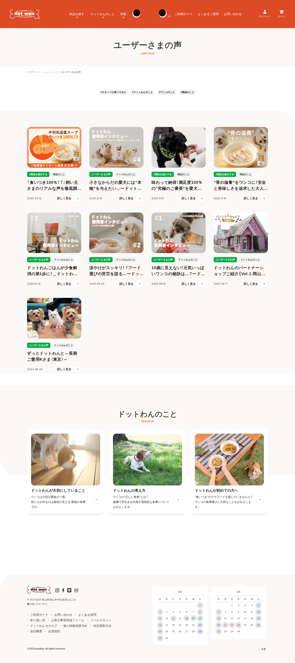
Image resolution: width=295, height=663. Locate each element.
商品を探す (76, 14)
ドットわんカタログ (43, 625)
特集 (123, 14)
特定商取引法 (102, 625)
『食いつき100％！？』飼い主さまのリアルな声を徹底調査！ (52, 188)
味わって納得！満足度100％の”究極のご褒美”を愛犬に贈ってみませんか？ (177, 188)
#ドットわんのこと (142, 92)
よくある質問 (87, 614)
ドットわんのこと (102, 14)
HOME (31, 72)
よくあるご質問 (208, 14)
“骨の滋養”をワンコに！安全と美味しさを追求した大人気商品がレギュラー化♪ (240, 188)
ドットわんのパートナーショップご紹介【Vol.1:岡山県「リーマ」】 (240, 274)
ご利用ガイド (184, 14)
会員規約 (54, 631)
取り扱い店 (37, 620)
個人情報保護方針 (75, 625)
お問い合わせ (233, 14)
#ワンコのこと (167, 92)
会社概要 (36, 631)
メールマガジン (100, 620)
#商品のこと (187, 92)
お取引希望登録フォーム (67, 620)
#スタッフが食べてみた (113, 92)
